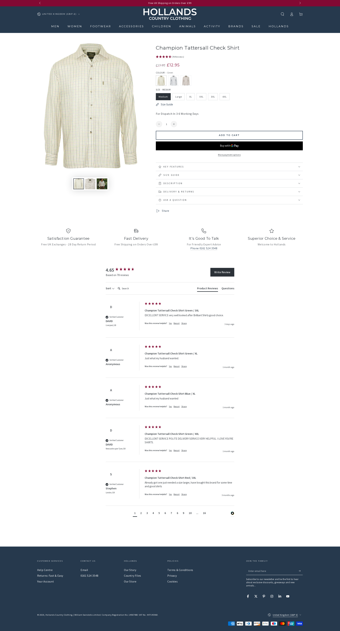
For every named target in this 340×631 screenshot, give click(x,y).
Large (178, 96)
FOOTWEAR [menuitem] (100, 26)
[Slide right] (300, 3)
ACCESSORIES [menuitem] (131, 26)
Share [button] (184, 323)
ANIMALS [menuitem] (187, 26)
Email (84, 570)
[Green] (161, 80)
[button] (282, 14)
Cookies (172, 581)
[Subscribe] (301, 571)
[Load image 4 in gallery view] (102, 183)
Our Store (130, 581)
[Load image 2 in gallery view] (78, 183)
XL (190, 96)
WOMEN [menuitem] (74, 26)
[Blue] (173, 80)
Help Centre (45, 570)
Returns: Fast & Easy (50, 576)
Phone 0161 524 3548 (203, 248)
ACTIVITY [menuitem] (212, 26)
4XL (224, 96)
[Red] (186, 80)
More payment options (229, 154)
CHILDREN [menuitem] (161, 26)
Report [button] (177, 323)
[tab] (207, 289)
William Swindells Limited (88, 614)
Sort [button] (109, 288)
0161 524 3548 (89, 576)
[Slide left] (40, 3)
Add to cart (229, 135)
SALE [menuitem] (256, 26)
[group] (124, 270)
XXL (201, 96)
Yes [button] (170, 323)
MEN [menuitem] (55, 26)
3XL (213, 96)
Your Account (45, 581)
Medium (163, 96)
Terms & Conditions (180, 570)
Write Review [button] (222, 272)
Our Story (130, 570)
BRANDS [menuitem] (236, 26)
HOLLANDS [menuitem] (279, 26)
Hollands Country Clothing (59, 614)
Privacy (172, 576)
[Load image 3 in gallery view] (90, 183)
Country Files (132, 576)
